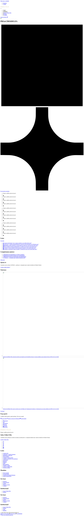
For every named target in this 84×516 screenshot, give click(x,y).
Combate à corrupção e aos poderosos (10, 458)
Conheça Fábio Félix (4, 439)
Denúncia (5, 3)
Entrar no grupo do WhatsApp (14, 418)
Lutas (4, 10)
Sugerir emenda (6, 482)
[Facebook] (3, 444)
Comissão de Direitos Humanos (9, 475)
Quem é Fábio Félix (7, 12)
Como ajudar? (4, 418)
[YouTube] (3, 448)
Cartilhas (5, 15)
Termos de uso (13, 513)
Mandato (5, 11)
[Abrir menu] (0, 8)
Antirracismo (5, 459)
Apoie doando (23, 418)
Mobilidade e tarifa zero (7, 455)
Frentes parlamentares (7, 476)
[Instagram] (3, 441)
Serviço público (6, 456)
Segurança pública (6, 467)
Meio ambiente (6, 464)
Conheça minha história (5, 267)
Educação (5, 461)
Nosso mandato (6, 472)
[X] (3, 443)
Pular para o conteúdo (4, 1)
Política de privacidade (4, 513)
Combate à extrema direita (8, 457)
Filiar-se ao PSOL (6, 484)
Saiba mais (2, 259)
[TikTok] (3, 445)
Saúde (4, 463)
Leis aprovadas (6, 474)
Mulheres (5, 462)
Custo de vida (5, 453)
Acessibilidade (19, 513)
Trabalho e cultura (6, 465)
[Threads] (3, 446)
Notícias (5, 13)
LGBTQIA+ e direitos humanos (9, 454)
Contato (4, 4)
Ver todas (2, 240)
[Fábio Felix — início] (4, 7)
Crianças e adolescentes (7, 466)
